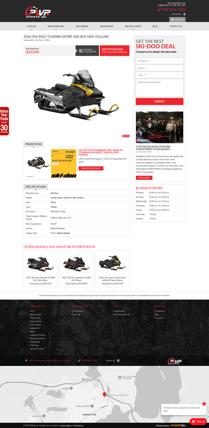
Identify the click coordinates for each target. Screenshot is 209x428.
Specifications (36, 186)
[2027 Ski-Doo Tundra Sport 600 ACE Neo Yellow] (112, 263)
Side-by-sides (35, 314)
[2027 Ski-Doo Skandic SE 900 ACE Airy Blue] (40, 263)
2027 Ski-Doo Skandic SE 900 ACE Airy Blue (40, 279)
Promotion (34, 144)
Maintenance (118, 311)
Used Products (80, 306)
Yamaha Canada (37, 348)
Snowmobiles (35, 325)
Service (117, 306)
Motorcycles (35, 318)
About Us (159, 306)
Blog (157, 314)
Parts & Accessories (121, 314)
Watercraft (34, 328)
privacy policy (65, 425)
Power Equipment (37, 338)
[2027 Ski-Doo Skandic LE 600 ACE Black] (76, 263)
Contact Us (159, 311)
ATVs (32, 311)
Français (179, 19)
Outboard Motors (37, 335)
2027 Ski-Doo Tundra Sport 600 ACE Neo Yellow (112, 279)
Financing (34, 345)
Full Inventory (78, 311)
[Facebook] (184, 14)
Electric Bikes (35, 321)
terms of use (78, 425)
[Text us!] (198, 422)
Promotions (35, 342)
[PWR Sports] (38, 11)
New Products (38, 306)
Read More (144, 178)
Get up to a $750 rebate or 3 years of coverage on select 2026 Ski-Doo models (101, 152)
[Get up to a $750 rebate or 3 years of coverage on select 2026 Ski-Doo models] (51, 163)
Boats (32, 331)
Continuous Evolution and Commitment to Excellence (153, 147)
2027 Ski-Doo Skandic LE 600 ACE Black (76, 279)
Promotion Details (91, 168)
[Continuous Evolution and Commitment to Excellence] (159, 127)
